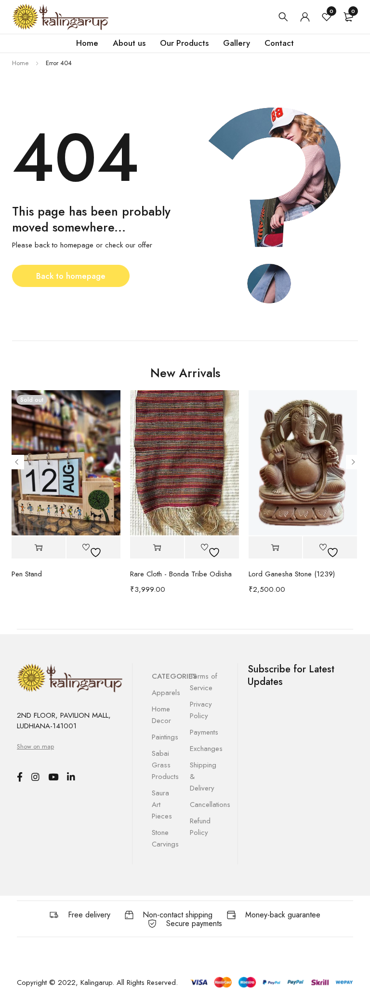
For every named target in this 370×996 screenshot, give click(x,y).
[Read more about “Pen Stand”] (39, 547)
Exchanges (206, 748)
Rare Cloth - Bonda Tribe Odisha (181, 574)
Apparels (166, 692)
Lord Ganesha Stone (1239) (292, 574)
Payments (204, 732)
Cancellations (210, 804)
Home (20, 63)
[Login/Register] (305, 16)
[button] (157, 547)
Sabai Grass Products (165, 765)
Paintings (165, 737)
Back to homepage (71, 276)
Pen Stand (27, 574)
